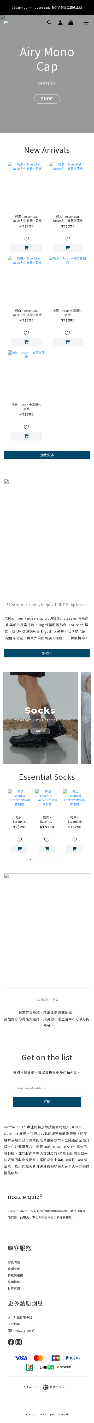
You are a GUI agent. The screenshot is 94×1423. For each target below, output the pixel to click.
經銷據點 (14, 1282)
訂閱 (46, 1101)
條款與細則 (15, 1275)
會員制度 (14, 1268)
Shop (47, 91)
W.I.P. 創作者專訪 (20, 1317)
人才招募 (14, 1324)
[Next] (86, 718)
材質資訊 (14, 1288)
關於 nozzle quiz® (21, 1330)
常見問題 (14, 1262)
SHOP (47, 653)
